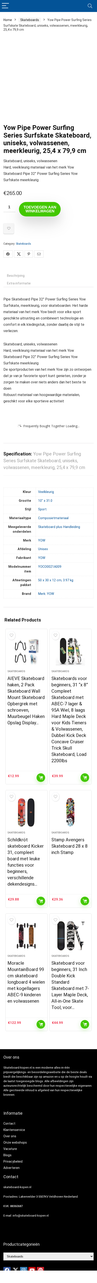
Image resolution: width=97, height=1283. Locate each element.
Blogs (7, 1155)
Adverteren (11, 1168)
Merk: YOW (46, 594)
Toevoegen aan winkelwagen (39, 209)
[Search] (90, 6)
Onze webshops (15, 1142)
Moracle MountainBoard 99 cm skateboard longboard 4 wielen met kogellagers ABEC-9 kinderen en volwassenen (26, 982)
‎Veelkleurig (46, 492)
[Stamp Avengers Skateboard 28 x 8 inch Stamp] (70, 812)
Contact (9, 1123)
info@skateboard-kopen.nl (31, 1215)
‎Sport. (42, 509)
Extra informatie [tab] (19, 283)
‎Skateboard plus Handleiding (59, 527)
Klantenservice (14, 1130)
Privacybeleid (13, 1161)
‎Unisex (43, 549)
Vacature (10, 1149)
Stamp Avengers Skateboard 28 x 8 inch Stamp (69, 846)
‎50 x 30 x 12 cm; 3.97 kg (55, 580)
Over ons (9, 1136)
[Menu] (5, 6)
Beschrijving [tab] (16, 275)
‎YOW (41, 540)
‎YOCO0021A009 (49, 567)
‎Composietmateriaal (53, 518)
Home (7, 20)
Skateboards (29, 20)
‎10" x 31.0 (45, 501)
